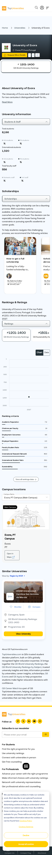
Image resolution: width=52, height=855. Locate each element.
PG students (24, 140)
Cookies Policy (26, 821)
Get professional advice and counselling (21, 786)
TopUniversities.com (11, 654)
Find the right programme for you (18, 749)
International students (11, 147)
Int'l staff (24, 177)
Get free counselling (12, 761)
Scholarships (10, 199)
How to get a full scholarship (15, 260)
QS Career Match (10, 688)
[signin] (42, 7)
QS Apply (17, 676)
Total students (8, 128)
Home (5, 28)
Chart (39, 352)
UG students (8, 140)
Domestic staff (9, 177)
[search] (36, 8)
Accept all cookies (26, 844)
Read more (7, 102)
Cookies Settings (26, 827)
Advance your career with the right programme (25, 773)
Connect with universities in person (19, 757)
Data (46, 352)
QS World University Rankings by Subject (22, 667)
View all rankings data (25, 479)
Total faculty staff (9, 166)
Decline (26, 835)
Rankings (8, 323)
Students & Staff (12, 122)
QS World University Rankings (29, 664)
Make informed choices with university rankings (25, 778)
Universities (19, 28)
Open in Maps (10, 555)
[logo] (13, 7)
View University (23, 634)
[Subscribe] (45, 734)
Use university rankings (13, 753)
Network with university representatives (21, 782)
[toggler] (47, 7)
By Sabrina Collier (14, 281)
